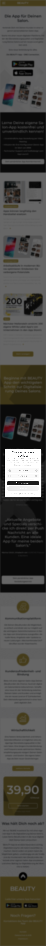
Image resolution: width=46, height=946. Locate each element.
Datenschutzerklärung (27, 493)
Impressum (15, 493)
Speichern (23, 489)
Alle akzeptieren (23, 483)
